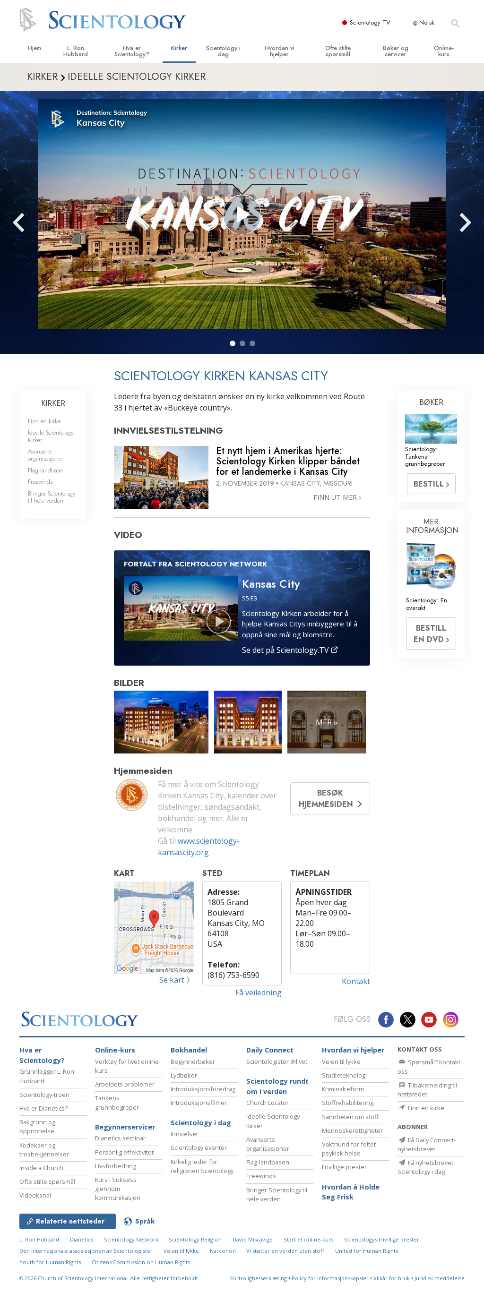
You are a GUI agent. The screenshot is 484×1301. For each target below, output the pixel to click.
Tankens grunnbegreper (117, 1102)
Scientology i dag (223, 51)
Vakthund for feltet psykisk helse (349, 1148)
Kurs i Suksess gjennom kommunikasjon (117, 1188)
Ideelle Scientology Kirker (51, 436)
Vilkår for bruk (391, 1278)
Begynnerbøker (193, 1061)
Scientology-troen (44, 1094)
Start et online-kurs (308, 1239)
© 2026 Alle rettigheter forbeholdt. (109, 1278)
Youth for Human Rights (50, 1262)
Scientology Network (131, 1239)
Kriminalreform (343, 1089)
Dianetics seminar (120, 1138)
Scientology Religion (195, 1239)
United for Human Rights (366, 1250)
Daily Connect (270, 1049)
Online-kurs (444, 51)
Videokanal (35, 1195)
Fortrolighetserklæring (258, 1278)
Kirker (179, 47)
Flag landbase (45, 470)
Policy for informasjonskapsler (330, 1278)
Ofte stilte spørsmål (338, 51)
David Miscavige (253, 1239)
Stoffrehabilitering (347, 1102)
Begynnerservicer (125, 1126)
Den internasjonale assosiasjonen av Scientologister (86, 1250)
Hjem (34, 47)
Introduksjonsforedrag (203, 1089)
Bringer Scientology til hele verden (52, 497)
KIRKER (53, 403)
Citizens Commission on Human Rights (141, 1262)
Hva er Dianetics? (43, 1108)
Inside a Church (41, 1168)
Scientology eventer (199, 1147)
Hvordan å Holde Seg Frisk (351, 1192)
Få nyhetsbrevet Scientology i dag (425, 1167)
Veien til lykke (341, 1061)
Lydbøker (184, 1075)
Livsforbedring (115, 1166)
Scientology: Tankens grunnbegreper (425, 456)
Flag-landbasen (267, 1162)
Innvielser (185, 1134)
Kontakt (356, 981)
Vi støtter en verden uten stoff (285, 1250)
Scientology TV (370, 22)
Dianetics (81, 1239)
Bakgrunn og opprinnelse (37, 1126)
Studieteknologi (344, 1075)
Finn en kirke (44, 421)
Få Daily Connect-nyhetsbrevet (427, 1144)
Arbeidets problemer (125, 1084)
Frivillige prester (344, 1167)
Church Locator (267, 1102)
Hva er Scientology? (131, 51)
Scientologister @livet (276, 1061)
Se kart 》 (176, 980)
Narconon (223, 1250)
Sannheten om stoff (350, 1117)
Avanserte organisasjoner (45, 455)
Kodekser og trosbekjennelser (44, 1149)
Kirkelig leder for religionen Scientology (202, 1166)
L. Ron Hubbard (75, 51)
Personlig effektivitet (124, 1152)
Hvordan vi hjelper (279, 51)
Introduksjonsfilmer (199, 1102)
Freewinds (40, 481)
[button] (232, 343)
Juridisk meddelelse (440, 1278)
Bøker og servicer (395, 51)
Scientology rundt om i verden (277, 1086)
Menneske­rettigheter (352, 1130)
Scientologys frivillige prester (381, 1239)
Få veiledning (258, 992)
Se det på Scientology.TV (286, 650)
